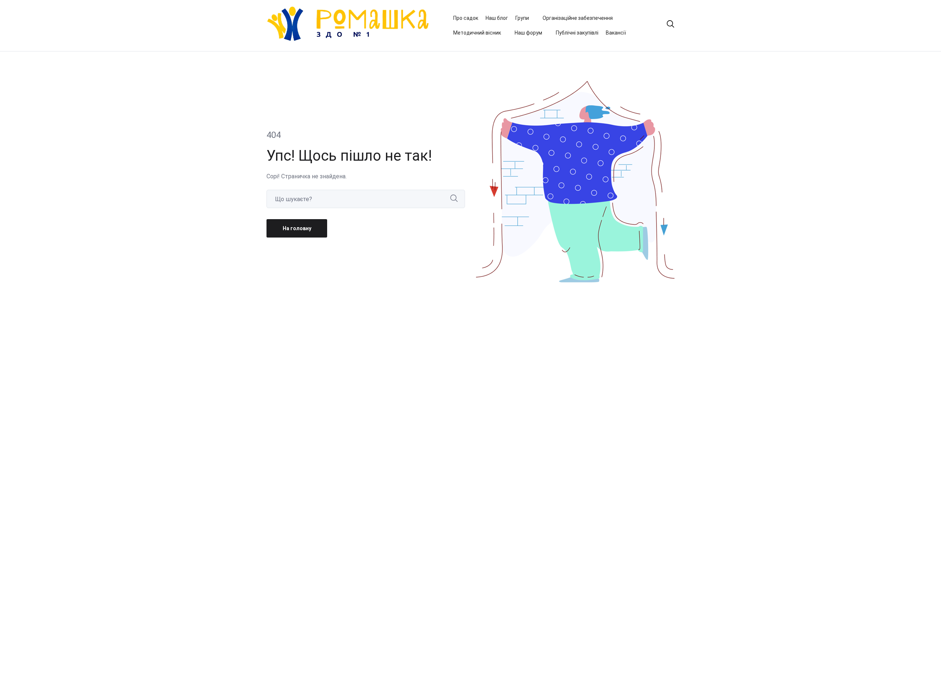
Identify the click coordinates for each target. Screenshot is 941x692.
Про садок (465, 18)
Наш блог (497, 18)
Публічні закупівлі (577, 33)
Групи (522, 18)
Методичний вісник (477, 33)
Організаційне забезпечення (578, 18)
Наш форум (528, 33)
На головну (297, 228)
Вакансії (616, 33)
